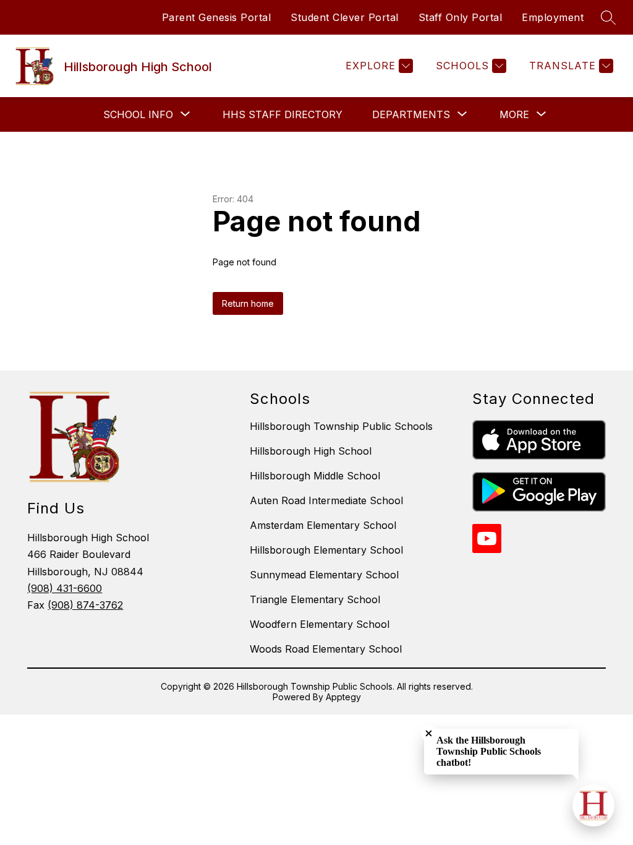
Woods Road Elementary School (326, 649)
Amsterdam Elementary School (323, 525)
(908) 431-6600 (64, 588)
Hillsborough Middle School (315, 476)
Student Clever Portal (345, 17)
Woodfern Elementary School (319, 624)
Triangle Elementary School (315, 599)
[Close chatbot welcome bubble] (428, 733)
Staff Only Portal (460, 17)
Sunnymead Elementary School (324, 574)
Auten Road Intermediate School (326, 500)
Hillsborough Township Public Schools (341, 426)
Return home (248, 303)
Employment (553, 17)
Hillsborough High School (311, 451)
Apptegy (343, 697)
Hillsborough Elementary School (326, 550)
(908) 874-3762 (85, 605)
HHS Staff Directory (282, 114)
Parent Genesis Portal (216, 17)
